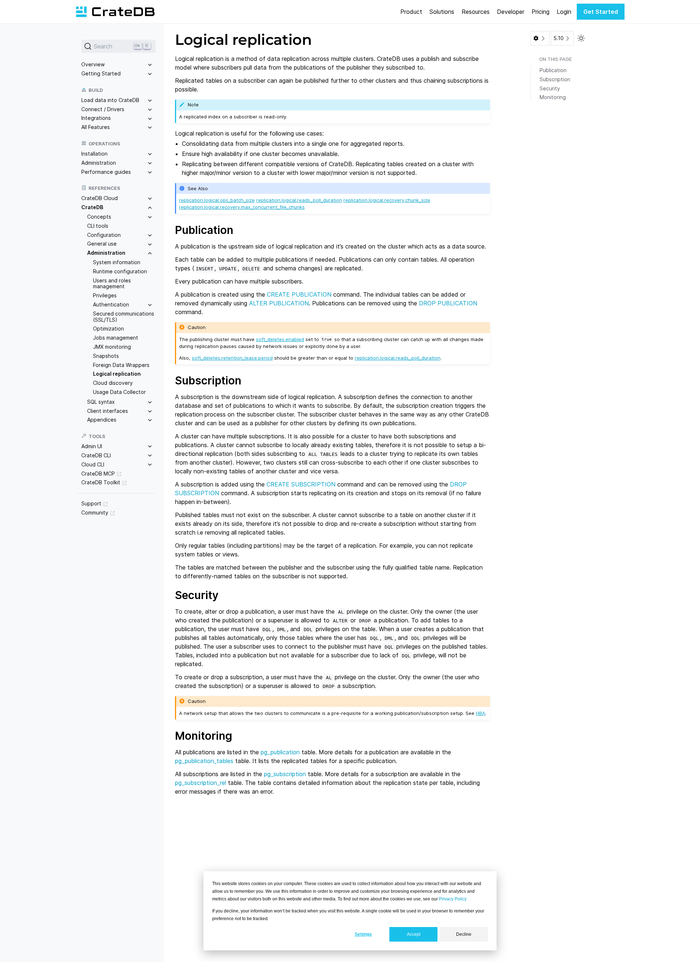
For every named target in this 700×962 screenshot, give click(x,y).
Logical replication (117, 374)
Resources (476, 11)
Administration (98, 163)
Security (550, 88)
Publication (553, 70)
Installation (94, 153)
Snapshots (106, 356)
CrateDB (92, 207)
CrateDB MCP (98, 473)
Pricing (540, 11)
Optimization (108, 328)
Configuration (104, 234)
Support (91, 503)
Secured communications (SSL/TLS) (123, 316)
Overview (93, 64)
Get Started (600, 11)
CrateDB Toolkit (100, 482)
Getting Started (101, 73)
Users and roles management (112, 283)
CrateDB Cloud (99, 198)
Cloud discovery (113, 383)
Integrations (96, 118)
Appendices (101, 420)
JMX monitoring (112, 347)
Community (94, 512)
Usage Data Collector (119, 392)
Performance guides (106, 171)
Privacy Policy (453, 899)
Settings (363, 934)
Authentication (111, 304)
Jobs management (115, 338)
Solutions (441, 11)
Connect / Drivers (102, 109)
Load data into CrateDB (110, 100)
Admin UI (91, 446)
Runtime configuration (120, 271)
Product (411, 11)
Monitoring (553, 97)
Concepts (99, 217)
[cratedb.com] (115, 11)
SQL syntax (101, 402)
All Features (95, 127)
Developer (510, 11)
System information (116, 262)
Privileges (105, 295)
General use (102, 243)
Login (564, 11)
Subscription (555, 79)
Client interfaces (107, 410)
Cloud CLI (92, 464)
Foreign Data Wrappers (121, 364)
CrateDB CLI (96, 455)
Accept (413, 934)
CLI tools (97, 226)
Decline (463, 934)
